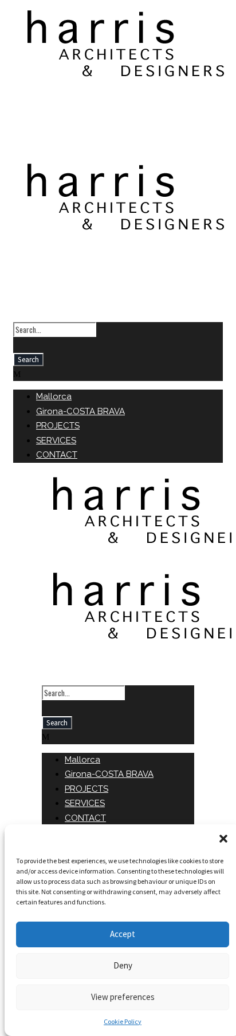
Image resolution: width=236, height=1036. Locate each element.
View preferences (123, 996)
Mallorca (54, 396)
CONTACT (56, 455)
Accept (122, 933)
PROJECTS (58, 425)
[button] (223, 838)
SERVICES (56, 440)
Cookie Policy (122, 1021)
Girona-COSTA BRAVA (80, 411)
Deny (122, 965)
